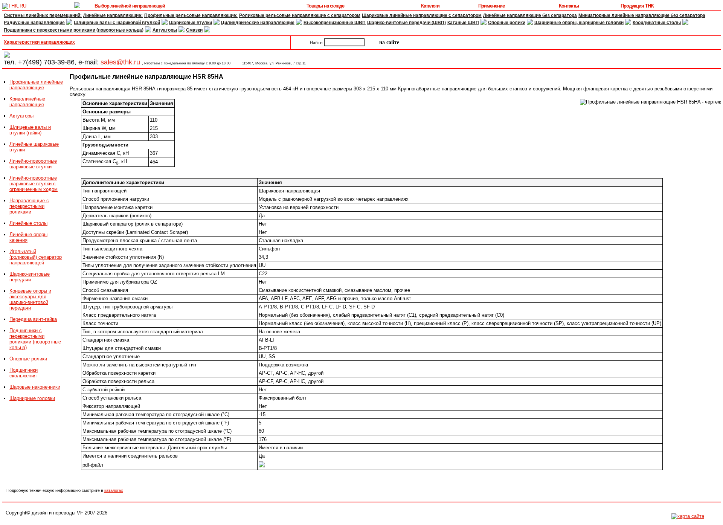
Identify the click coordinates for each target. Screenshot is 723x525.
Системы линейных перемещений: (43, 15)
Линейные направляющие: (113, 15)
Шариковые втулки (190, 22)
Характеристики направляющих (39, 42)
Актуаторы (165, 30)
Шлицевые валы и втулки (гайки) (30, 130)
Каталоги (430, 6)
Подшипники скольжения (23, 372)
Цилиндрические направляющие (257, 22)
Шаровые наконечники (34, 387)
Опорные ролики (506, 22)
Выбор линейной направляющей (130, 6)
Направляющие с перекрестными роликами (29, 206)
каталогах (113, 490)
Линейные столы (28, 223)
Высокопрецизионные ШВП (335, 22)
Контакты (569, 6)
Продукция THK (637, 6)
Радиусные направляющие (34, 22)
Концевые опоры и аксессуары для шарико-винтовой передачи (30, 299)
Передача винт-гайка (33, 319)
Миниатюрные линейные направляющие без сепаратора (641, 15)
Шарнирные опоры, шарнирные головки (579, 22)
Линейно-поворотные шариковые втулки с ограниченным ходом (33, 183)
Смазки (194, 30)
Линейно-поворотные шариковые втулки (33, 163)
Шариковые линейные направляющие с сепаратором (422, 15)
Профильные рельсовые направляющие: (191, 15)
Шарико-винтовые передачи (29, 276)
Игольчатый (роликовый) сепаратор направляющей (35, 257)
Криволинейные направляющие (27, 101)
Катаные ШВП (463, 22)
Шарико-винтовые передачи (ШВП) (406, 22)
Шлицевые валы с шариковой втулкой (117, 22)
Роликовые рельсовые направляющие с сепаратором (299, 15)
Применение (491, 6)
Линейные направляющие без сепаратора (530, 15)
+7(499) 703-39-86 (46, 62)
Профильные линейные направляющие (36, 84)
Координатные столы (657, 22)
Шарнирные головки (32, 398)
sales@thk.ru (120, 62)
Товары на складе (325, 6)
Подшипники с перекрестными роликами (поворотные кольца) (73, 30)
